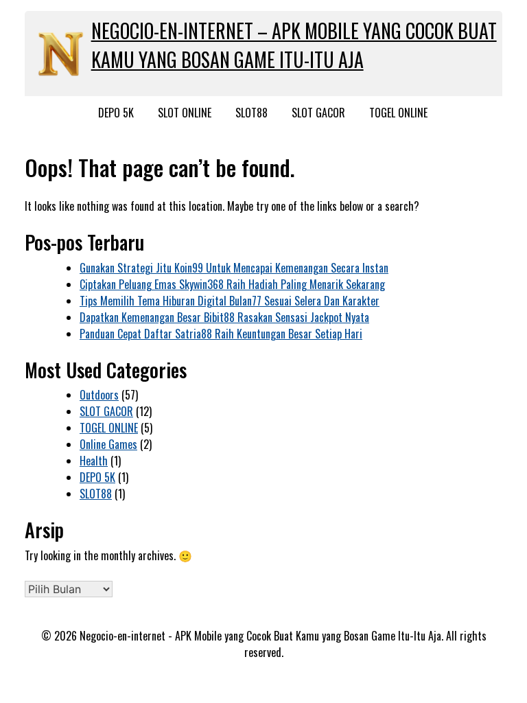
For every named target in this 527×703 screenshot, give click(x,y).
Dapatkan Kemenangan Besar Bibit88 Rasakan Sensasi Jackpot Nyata (224, 317)
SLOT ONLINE (184, 112)
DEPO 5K (116, 112)
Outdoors (99, 395)
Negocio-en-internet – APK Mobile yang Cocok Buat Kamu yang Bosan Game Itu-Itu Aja (294, 44)
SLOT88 (251, 112)
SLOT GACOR (318, 112)
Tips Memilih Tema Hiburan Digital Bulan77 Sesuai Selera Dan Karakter (229, 300)
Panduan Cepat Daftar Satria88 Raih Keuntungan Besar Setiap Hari (221, 333)
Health (94, 460)
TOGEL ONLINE (398, 112)
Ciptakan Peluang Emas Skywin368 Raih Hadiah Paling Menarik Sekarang (232, 284)
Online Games (108, 444)
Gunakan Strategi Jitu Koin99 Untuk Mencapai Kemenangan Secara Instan (234, 268)
